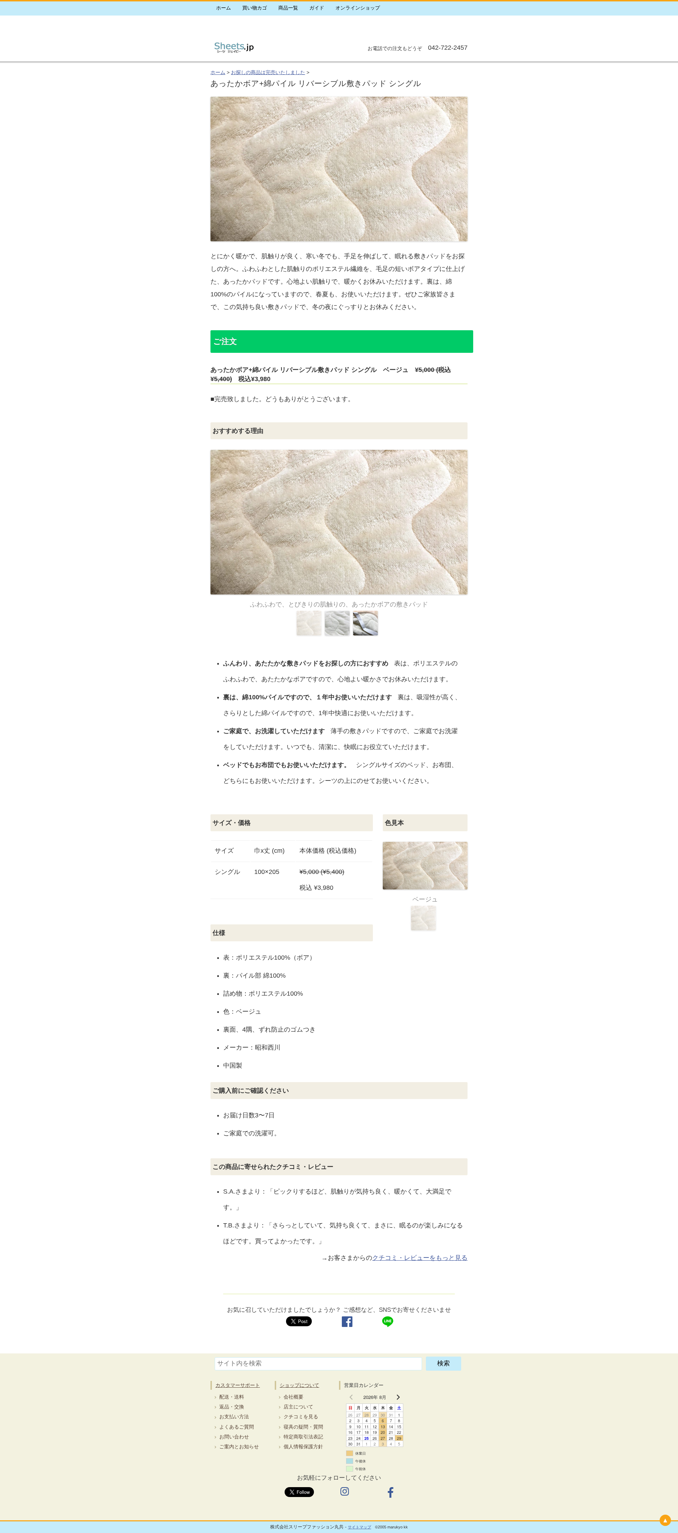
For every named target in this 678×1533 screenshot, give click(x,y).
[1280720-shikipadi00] (339, 522)
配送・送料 (231, 1397)
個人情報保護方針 (303, 1446)
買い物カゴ (254, 8)
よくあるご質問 (236, 1427)
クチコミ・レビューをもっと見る (420, 1257)
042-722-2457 (447, 47)
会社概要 (293, 1397)
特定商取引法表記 (303, 1437)
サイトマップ (359, 1527)
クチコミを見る (301, 1416)
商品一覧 (288, 8)
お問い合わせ (234, 1437)
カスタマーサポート (237, 1385)
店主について (298, 1407)
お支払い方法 (234, 1416)
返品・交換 (231, 1407)
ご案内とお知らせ (239, 1446)
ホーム (223, 8)
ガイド (316, 8)
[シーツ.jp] (233, 53)
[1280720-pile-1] (337, 623)
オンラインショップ (357, 8)
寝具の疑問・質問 (303, 1427)
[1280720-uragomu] (365, 623)
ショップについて (299, 1385)
